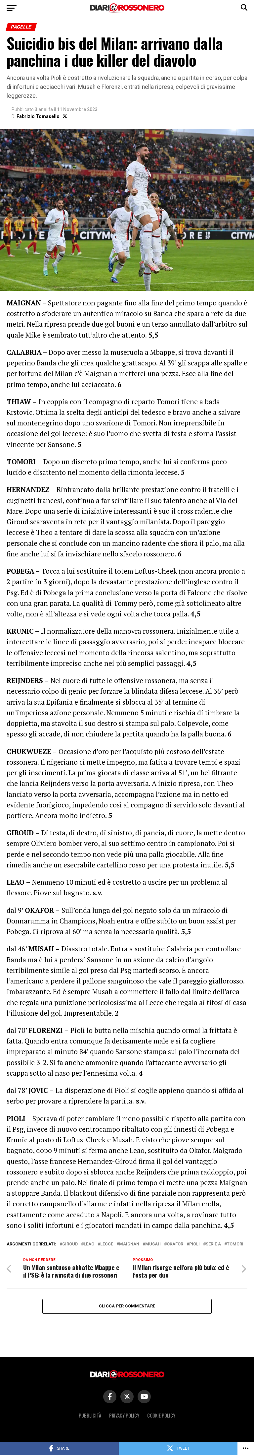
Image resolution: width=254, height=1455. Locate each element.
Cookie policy (161, 1415)
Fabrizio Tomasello (38, 116)
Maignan (129, 1244)
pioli (194, 1244)
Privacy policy (124, 1415)
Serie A (213, 1244)
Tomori (235, 1244)
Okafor (175, 1244)
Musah (153, 1244)
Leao (89, 1244)
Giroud (70, 1244)
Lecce (106, 1244)
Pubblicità (90, 1415)
